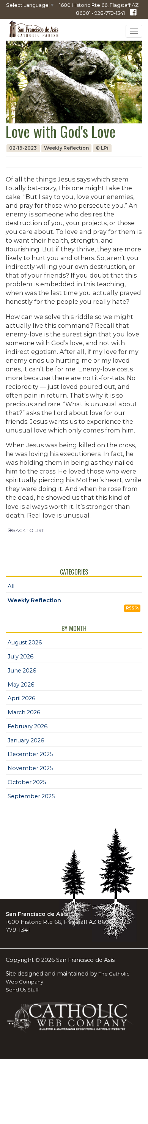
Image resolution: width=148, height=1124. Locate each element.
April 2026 (21, 698)
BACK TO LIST (28, 530)
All (11, 586)
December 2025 (30, 754)
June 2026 (22, 670)
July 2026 (20, 656)
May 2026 (21, 684)
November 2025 (30, 768)
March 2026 (24, 712)
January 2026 (26, 740)
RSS (130, 608)
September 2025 (31, 796)
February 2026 (27, 726)
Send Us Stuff (22, 990)
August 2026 (25, 642)
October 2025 (27, 782)
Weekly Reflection (34, 600)
